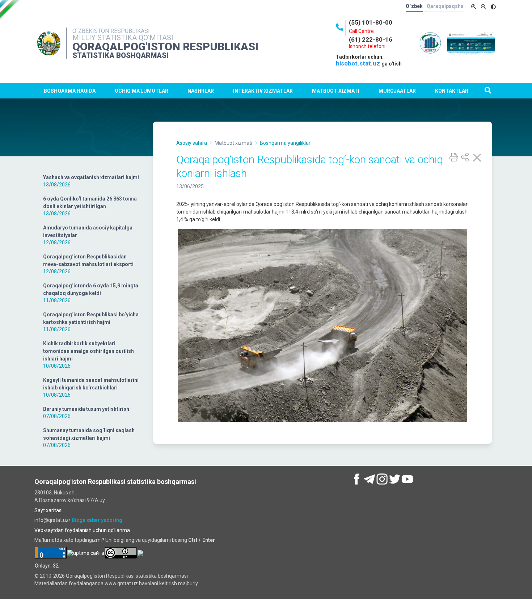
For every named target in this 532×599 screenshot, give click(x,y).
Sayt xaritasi (48, 510)
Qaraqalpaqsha (445, 6)
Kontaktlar (451, 91)
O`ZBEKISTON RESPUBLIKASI (111, 31)
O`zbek (414, 6)
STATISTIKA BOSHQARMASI (120, 55)
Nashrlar (200, 91)
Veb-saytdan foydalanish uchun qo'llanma (82, 530)
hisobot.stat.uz (358, 63)
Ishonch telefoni (367, 46)
